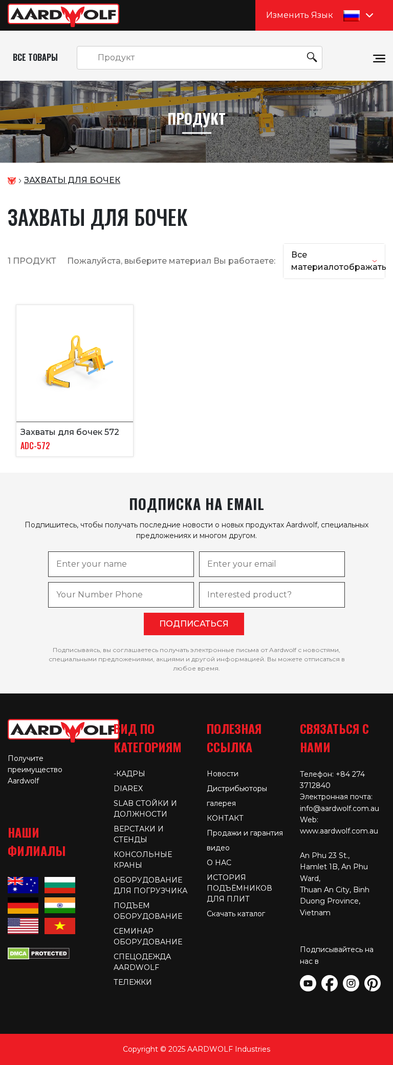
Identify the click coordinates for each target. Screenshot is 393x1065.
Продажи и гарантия (245, 833)
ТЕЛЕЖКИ (133, 982)
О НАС (219, 862)
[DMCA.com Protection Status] (39, 952)
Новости (222, 773)
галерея (221, 803)
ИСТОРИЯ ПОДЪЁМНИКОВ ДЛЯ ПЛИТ (239, 888)
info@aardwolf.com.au (339, 808)
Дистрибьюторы (237, 788)
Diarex (128, 788)
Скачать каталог (236, 913)
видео (218, 847)
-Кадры (129, 773)
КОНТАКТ (225, 818)
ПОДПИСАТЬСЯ (194, 624)
